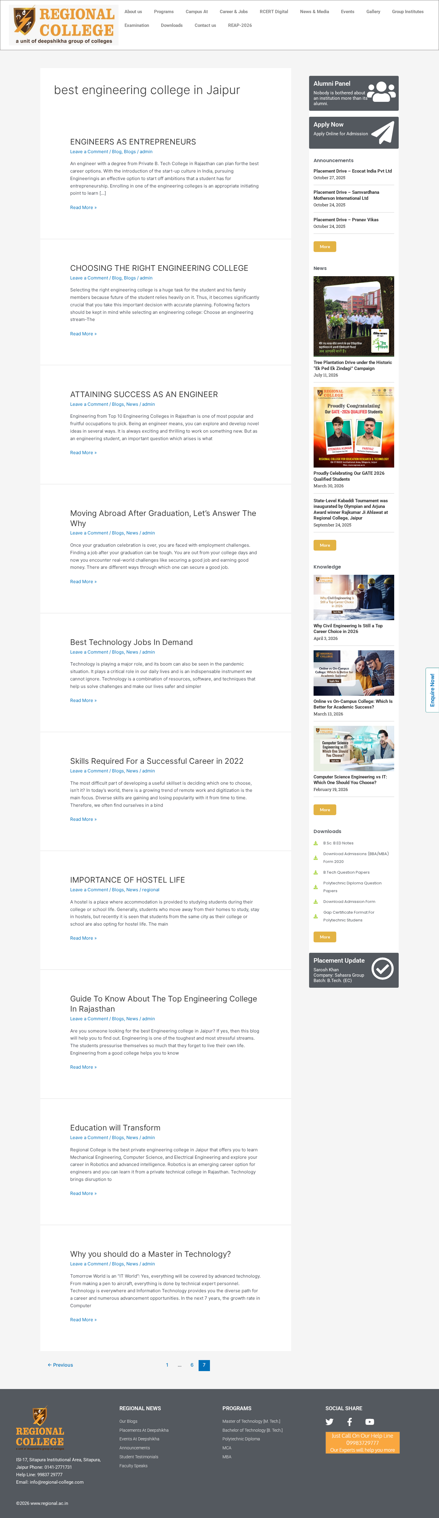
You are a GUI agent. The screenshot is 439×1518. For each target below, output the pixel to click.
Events (347, 11)
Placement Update (339, 960)
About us (133, 11)
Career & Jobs (234, 11)
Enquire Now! (432, 690)
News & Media (314, 11)
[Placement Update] (382, 968)
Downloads (172, 25)
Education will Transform (115, 1127)
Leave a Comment (89, 151)
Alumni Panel (332, 83)
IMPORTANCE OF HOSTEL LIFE (127, 879)
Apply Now (329, 124)
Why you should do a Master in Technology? (150, 1254)
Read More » (83, 207)
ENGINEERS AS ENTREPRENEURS (133, 141)
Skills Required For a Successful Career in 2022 (157, 761)
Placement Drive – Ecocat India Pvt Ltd (353, 171)
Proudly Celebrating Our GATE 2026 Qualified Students (349, 476)
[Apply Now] (382, 132)
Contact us (205, 25)
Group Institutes (408, 11)
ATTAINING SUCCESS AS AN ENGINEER (144, 394)
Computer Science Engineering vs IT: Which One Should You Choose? (350, 780)
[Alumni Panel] (381, 91)
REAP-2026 (240, 25)
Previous (60, 1365)
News (132, 404)
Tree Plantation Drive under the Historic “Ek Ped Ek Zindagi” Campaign (353, 365)
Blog (117, 151)
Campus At (197, 11)
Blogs (130, 151)
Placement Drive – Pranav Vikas (346, 219)
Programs (164, 11)
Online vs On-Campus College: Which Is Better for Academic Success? (353, 704)
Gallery (373, 11)
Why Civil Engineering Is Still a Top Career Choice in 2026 (348, 628)
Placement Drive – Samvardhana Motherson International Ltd (346, 195)
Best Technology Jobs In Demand (131, 642)
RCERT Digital (274, 11)
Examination (137, 25)
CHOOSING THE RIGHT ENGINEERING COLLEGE (159, 268)
